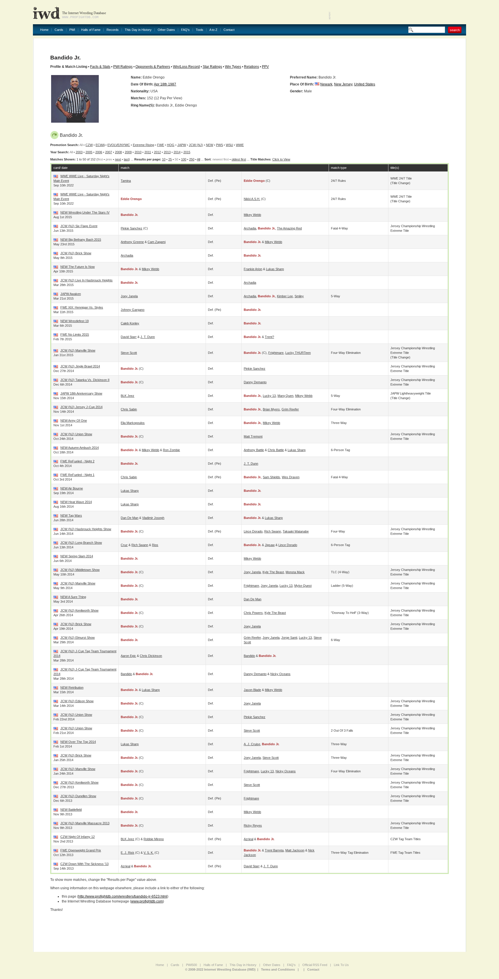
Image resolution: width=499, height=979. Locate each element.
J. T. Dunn (147, 337)
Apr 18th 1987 (165, 84)
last (126, 159)
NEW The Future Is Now (77, 266)
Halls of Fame (90, 29)
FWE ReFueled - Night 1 (77, 475)
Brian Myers (271, 409)
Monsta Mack (295, 572)
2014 (177, 152)
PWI (72, 29)
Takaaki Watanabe (296, 531)
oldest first (239, 159)
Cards (59, 29)
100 (183, 159)
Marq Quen (285, 395)
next (118, 159)
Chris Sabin (129, 409)
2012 (157, 152)
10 (163, 159)
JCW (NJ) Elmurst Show (77, 637)
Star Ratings (212, 67)
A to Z (213, 29)
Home (44, 29)
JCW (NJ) (196, 145)
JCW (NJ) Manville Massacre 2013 (84, 823)
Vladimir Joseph (153, 518)
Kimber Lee (285, 296)
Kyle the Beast (273, 572)
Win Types (233, 67)
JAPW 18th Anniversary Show (81, 393)
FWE (160, 145)
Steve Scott (129, 352)
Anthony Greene (132, 242)
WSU (229, 145)
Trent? (269, 337)
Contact (229, 29)
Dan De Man (129, 518)
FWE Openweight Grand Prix (80, 850)
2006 (98, 152)
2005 (88, 152)
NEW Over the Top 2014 (78, 741)
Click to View (281, 159)
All (198, 159)
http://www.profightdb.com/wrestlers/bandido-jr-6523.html (122, 896)
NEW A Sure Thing (73, 597)
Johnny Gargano (132, 309)
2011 (147, 152)
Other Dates (166, 29)
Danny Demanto (255, 382)
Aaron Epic (128, 655)
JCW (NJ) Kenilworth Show (79, 610)
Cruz (124, 545)
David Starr (129, 337)
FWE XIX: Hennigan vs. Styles (81, 307)
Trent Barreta (274, 850)
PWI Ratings (123, 67)
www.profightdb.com (147, 901)
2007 (108, 152)
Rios (155, 545)
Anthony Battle (254, 450)
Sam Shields (271, 477)
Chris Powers (253, 612)
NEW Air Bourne (71, 488)
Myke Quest (303, 585)
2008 (118, 152)
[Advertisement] (398, 11)
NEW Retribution (71, 687)
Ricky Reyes (253, 825)
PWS (219, 145)
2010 (138, 152)
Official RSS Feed (314, 965)
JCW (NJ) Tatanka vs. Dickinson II (84, 380)
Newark (326, 84)
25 (170, 159)
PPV (265, 67)
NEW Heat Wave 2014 (76, 502)
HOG (170, 145)
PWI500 (191, 965)
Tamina (126, 180)
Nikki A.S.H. (252, 199)
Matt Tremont (253, 436)
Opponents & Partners (152, 67)
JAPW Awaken (70, 294)
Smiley (299, 296)
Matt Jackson (294, 850)
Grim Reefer (290, 409)
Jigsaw (270, 545)
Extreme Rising (143, 145)
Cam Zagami (156, 242)
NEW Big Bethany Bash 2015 (80, 239)
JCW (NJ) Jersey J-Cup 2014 (81, 407)
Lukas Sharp (275, 269)
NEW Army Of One (73, 420)
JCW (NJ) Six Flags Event (78, 226)
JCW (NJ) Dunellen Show (78, 796)
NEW (209, 145)
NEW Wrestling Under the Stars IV (84, 212)
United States (364, 84)
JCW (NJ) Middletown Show (80, 569)
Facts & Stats (100, 67)
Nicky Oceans (280, 674)
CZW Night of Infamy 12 (77, 836)
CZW (89, 145)
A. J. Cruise (252, 744)
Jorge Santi (289, 637)
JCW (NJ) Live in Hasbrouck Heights (86, 280)
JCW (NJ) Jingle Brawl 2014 (80, 366)
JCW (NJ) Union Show (76, 434)
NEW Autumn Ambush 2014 (79, 447)
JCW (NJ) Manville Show (77, 350)
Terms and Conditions (278, 969)
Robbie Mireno (154, 839)
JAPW (181, 145)
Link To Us (341, 965)
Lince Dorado (253, 531)
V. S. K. (149, 852)
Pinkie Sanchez (131, 228)
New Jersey (343, 84)
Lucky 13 (269, 395)
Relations (251, 67)
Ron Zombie (171, 450)
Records (113, 29)
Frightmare (276, 352)
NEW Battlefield (71, 809)
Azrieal (248, 839)
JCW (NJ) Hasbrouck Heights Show (85, 529)
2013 (167, 152)
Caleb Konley (130, 323)
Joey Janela (129, 296)
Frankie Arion (253, 269)
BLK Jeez (127, 395)
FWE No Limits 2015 (74, 334)
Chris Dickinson (151, 655)
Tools (199, 29)
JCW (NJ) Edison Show (77, 701)
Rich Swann (272, 531)
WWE (240, 145)
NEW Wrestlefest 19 (74, 321)
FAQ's (185, 29)
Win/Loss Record (186, 67)
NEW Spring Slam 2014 (76, 556)
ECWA (100, 145)
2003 (79, 152)
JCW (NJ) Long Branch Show (81, 542)
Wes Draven (290, 477)
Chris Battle (276, 450)
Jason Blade (252, 690)
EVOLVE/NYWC (118, 145)
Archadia (250, 228)
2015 (186, 152)
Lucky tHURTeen (298, 352)
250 (191, 159)
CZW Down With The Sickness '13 (84, 864)
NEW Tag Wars (71, 515)
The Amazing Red (289, 228)
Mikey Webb (252, 214)
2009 (128, 152)
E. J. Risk (127, 852)
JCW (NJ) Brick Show (75, 253)
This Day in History (138, 29)
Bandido (249, 655)
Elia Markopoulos (133, 423)
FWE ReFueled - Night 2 (77, 461)
